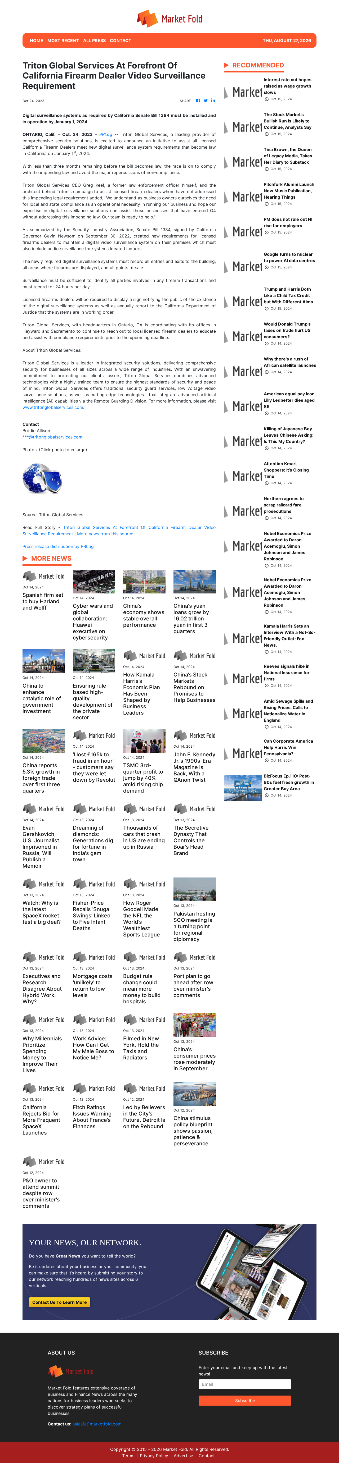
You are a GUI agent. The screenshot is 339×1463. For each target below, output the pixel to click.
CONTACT (120, 40)
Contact (207, 1455)
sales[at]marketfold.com (97, 1424)
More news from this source (105, 533)
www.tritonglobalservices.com (53, 407)
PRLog (105, 134)
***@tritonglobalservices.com (52, 437)
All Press (94, 40)
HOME (36, 40)
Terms (128, 1455)
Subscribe (245, 1400)
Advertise (183, 1455)
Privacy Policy (154, 1455)
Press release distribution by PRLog (58, 546)
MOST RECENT (63, 40)
